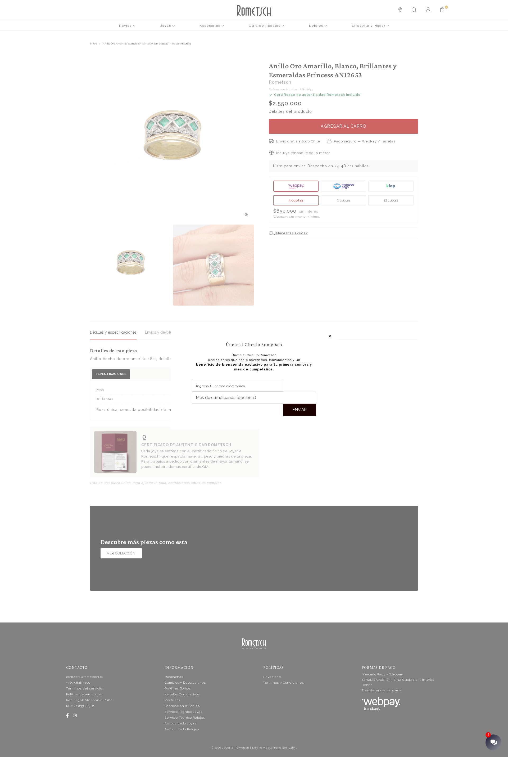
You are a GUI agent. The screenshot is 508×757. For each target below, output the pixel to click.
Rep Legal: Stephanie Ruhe (89, 700)
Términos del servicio (84, 688)
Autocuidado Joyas (181, 723)
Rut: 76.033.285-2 (80, 706)
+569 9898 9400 (78, 682)
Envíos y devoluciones (164, 332)
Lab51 (292, 747)
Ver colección (121, 553)
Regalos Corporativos (182, 694)
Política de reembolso (84, 694)
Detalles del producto (290, 111)
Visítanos (172, 700)
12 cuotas (391, 200)
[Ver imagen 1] (130, 265)
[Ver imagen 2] (213, 265)
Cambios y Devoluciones (185, 682)
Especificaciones (111, 374)
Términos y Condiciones (283, 682)
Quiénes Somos (178, 688)
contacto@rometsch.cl (84, 677)
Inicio (93, 43)
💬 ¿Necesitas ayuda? (288, 233)
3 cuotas (295, 200)
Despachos (174, 677)
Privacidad (272, 677)
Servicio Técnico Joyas (183, 712)
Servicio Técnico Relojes (185, 717)
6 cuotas (343, 200)
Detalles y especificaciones (113, 332)
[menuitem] (127, 25)
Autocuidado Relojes (182, 729)
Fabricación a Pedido (182, 706)
